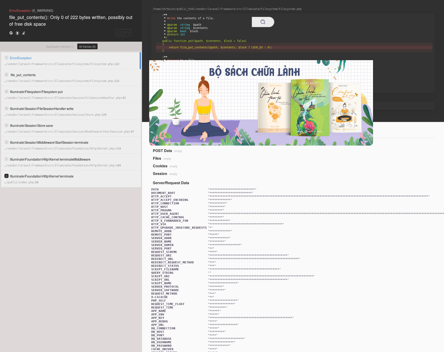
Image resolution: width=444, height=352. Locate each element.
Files (157, 158)
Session (160, 173)
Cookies (160, 165)
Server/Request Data (171, 182)
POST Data (162, 150)
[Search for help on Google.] (11, 33)
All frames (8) (87, 46)
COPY (123, 32)
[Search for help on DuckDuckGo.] (17, 33)
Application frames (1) (60, 46)
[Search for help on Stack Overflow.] (23, 33)
